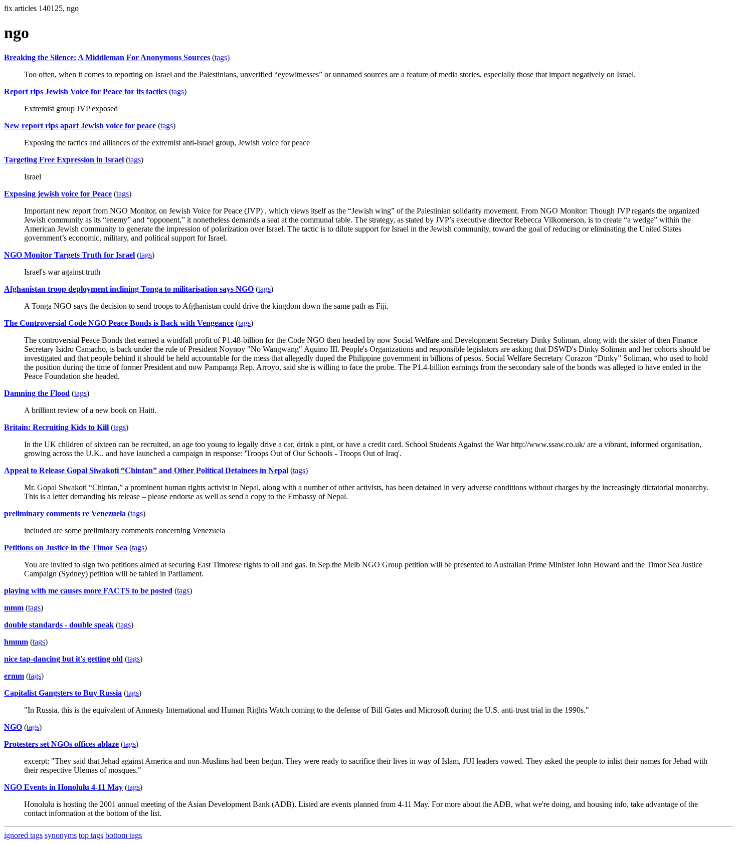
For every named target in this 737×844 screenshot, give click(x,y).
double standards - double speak (59, 624)
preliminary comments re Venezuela (65, 513)
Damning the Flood (37, 393)
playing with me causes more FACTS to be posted (88, 590)
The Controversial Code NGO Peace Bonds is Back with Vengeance (119, 323)
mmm (14, 607)
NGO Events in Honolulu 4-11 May (63, 787)
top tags (91, 835)
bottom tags (123, 835)
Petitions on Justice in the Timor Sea (65, 547)
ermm (14, 676)
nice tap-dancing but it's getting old (63, 659)
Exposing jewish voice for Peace (58, 193)
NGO (13, 727)
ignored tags (23, 835)
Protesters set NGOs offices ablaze (61, 744)
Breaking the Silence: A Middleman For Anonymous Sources (107, 57)
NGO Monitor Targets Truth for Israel (69, 255)
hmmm (16, 642)
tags (221, 57)
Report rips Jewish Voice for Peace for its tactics (85, 91)
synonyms (61, 835)
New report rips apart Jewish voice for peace (80, 125)
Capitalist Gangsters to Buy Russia (63, 693)
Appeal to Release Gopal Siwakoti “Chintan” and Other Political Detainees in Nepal (146, 470)
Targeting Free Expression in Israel (64, 159)
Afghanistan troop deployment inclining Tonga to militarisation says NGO (129, 289)
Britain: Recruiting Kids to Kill (56, 427)
